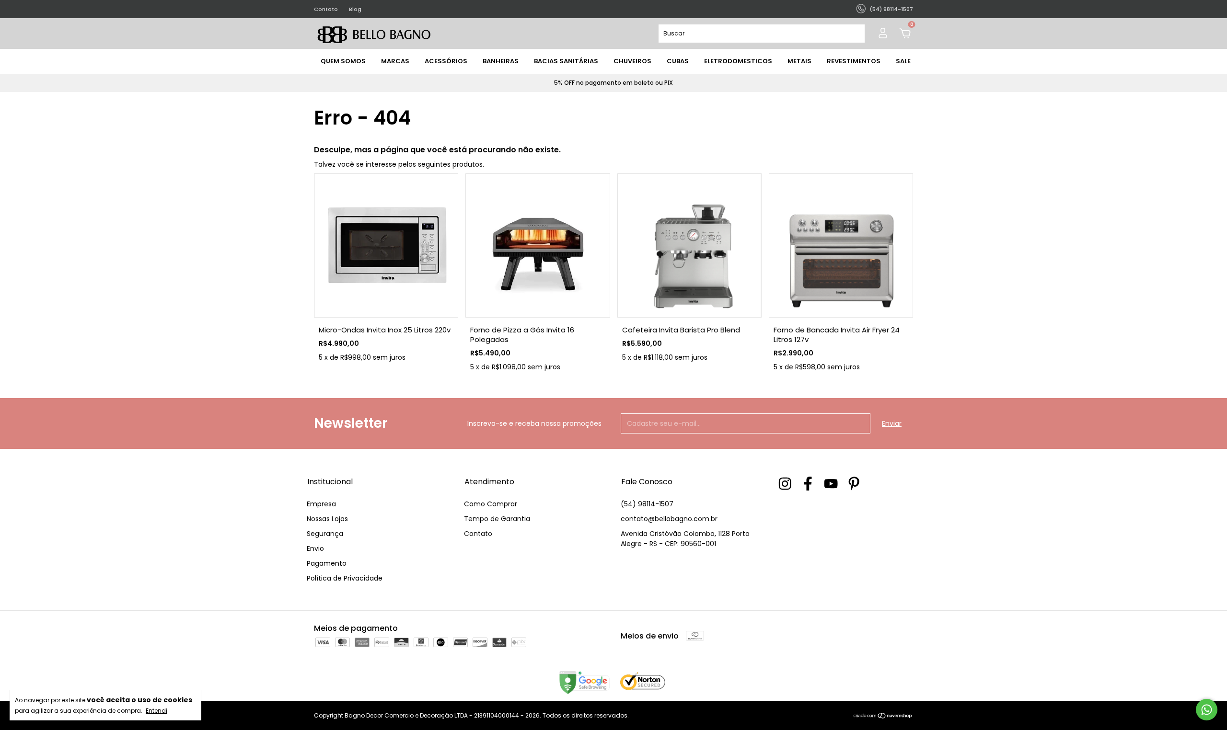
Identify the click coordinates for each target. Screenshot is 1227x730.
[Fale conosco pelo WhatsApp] (1206, 709)
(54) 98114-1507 (647, 504)
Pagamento (327, 563)
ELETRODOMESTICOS (738, 61)
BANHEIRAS (501, 61)
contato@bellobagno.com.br (669, 519)
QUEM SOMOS (343, 61)
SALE (903, 61)
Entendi (156, 710)
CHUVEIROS (632, 61)
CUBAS (678, 61)
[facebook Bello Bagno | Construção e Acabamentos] (808, 483)
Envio (315, 548)
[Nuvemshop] (883, 716)
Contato (326, 9)
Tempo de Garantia (497, 519)
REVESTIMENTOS (853, 61)
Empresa (321, 504)
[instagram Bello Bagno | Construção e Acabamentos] (785, 483)
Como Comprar (490, 504)
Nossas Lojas (327, 519)
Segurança (325, 533)
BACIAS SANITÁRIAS (566, 61)
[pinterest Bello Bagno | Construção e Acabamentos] (854, 483)
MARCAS (395, 61)
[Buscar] (853, 33)
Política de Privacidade (344, 578)
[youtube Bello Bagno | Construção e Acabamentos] (831, 483)
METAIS (799, 61)
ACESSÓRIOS (446, 61)
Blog (355, 9)
